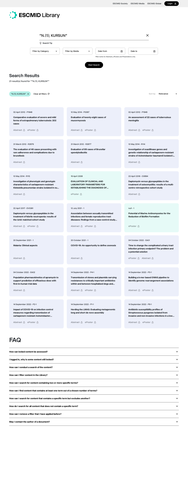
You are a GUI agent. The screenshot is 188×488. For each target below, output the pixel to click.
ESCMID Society (120, 3)
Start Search (94, 65)
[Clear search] (147, 35)
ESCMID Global (154, 3)
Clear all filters (40, 94)
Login (170, 3)
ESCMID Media (137, 3)
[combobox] (45, 51)
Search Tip (47, 43)
